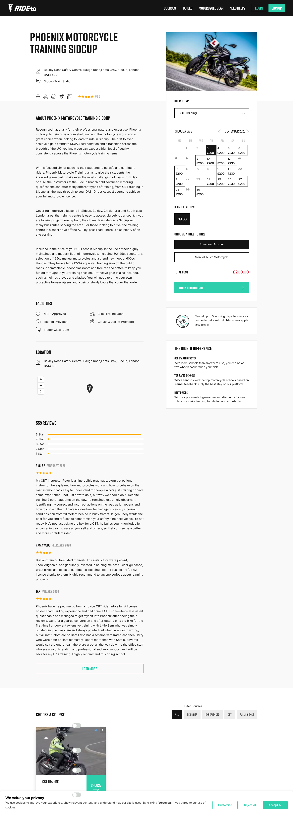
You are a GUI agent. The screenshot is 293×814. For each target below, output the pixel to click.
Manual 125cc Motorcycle (211, 257)
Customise (225, 805)
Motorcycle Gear (211, 8)
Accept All (275, 805)
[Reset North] (41, 391)
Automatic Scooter (212, 244)
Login (259, 8)
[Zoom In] (41, 379)
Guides (187, 8)
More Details (202, 324)
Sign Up (277, 8)
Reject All (250, 805)
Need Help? (237, 8)
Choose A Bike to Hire (189, 234)
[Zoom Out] (41, 385)
